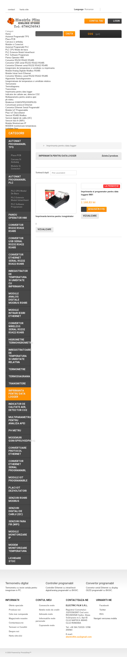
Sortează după (42, 172)
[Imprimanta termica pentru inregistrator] (56, 198)
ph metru (9, 99)
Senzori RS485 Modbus (16, 115)
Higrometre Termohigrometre (18, 78)
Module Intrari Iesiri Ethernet (18, 73)
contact (11, 9)
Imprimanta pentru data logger (18, 92)
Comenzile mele (47, 605)
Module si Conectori (14, 44)
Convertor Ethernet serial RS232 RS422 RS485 (26, 65)
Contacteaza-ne (16, 623)
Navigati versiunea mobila (105, 618)
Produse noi (15, 610)
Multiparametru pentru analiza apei (20, 97)
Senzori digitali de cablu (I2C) (18, 118)
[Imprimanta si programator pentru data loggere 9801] (101, 186)
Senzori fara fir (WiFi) (14, 120)
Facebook (104, 605)
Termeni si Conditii (18, 627)
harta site (24, 9)
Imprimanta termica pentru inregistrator (55, 216)
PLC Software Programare (17, 55)
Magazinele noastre (18, 618)
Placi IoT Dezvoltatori (15, 113)
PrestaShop (25, 652)
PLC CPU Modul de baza (16, 50)
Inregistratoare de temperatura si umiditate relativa (27, 81)
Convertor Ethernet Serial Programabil (22, 107)
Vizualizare (44, 229)
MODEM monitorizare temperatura (20, 126)
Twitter (102, 610)
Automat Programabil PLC (17, 47)
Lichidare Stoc (11, 128)
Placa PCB (10, 39)
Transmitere (10, 89)
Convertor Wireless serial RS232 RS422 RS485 (26, 76)
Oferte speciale (16, 605)
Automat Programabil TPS (17, 36)
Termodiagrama (12, 86)
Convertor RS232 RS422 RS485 (19, 60)
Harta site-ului (15, 636)
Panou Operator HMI (14, 57)
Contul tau (96, 21)
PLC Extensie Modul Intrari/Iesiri (20, 52)
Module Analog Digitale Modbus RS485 (22, 71)
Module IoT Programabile (16, 110)
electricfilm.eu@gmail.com (79, 637)
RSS (101, 614)
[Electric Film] (23, 22)
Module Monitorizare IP (15, 123)
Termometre (10, 84)
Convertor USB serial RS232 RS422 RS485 (24, 63)
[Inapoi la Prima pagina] (39, 146)
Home (8, 34)
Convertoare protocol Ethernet (18, 105)
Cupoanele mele (47, 625)
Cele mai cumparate (18, 614)
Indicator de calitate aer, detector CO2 (22, 94)
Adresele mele (46, 614)
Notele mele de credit (49, 610)
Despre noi (14, 631)
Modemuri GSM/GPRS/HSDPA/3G (21, 102)
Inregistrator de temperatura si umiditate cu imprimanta (30, 68)
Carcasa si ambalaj (14, 42)
